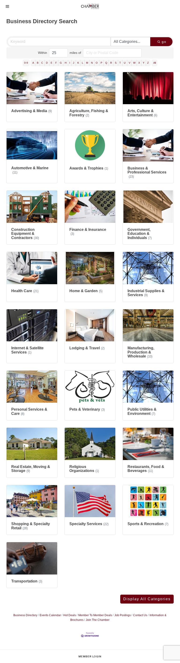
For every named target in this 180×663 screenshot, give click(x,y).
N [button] (92, 62)
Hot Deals (69, 615)
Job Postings (122, 615)
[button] (147, 599)
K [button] (78, 62)
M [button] (87, 62)
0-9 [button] (26, 62)
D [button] (47, 62)
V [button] (129, 62)
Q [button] (106, 62)
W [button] (134, 62)
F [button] (56, 62)
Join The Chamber (97, 620)
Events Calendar (50, 615)
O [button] (97, 62)
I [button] (69, 62)
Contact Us (140, 615)
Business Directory (25, 615)
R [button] (111, 62)
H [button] (66, 62)
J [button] (73, 62)
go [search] (164, 42)
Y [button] (143, 62)
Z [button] (148, 62)
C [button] (42, 62)
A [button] (33, 62)
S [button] (115, 62)
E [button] (51, 62)
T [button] (120, 62)
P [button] (101, 62)
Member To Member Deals (95, 615)
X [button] (139, 62)
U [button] (125, 62)
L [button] (82, 62)
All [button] (154, 62)
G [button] (61, 62)
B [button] (37, 62)
